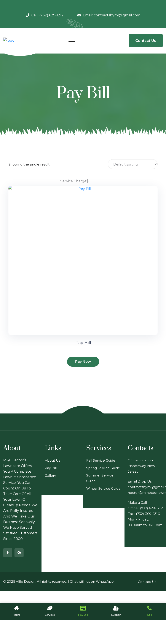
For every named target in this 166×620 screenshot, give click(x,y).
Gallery (50, 475)
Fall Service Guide (100, 460)
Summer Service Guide (99, 478)
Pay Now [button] (83, 362)
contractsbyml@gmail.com (117, 15)
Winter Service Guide (103, 488)
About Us (52, 460)
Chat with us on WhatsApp (92, 581)
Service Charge (73, 181)
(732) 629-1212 (51, 15)
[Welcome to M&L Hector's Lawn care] (8, 40)
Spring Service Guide (103, 468)
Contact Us (145, 40)
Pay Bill (83, 342)
